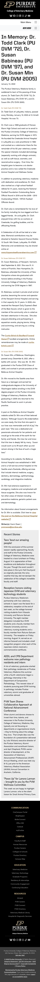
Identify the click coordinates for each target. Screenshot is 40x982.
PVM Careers (20, 901)
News (27, 28)
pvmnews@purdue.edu (11, 527)
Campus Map (20, 859)
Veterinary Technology (20, 873)
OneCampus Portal (20, 812)
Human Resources (20, 844)
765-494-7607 (20, 955)
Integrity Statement (11, 961)
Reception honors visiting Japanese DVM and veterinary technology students (20, 591)
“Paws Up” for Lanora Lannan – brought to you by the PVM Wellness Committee (19, 781)
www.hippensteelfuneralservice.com (18, 252)
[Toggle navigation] (36, 22)
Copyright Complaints (28, 964)
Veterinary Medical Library (20, 912)
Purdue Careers (20, 848)
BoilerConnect (20, 819)
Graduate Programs (20, 876)
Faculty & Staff (20, 840)
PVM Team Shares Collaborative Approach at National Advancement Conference (18, 706)
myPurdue (20, 830)
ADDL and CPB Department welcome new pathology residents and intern (18, 659)
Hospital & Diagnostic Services (20, 916)
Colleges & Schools (20, 851)
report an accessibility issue (23, 975)
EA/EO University (25, 961)
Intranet (20, 898)
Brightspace (20, 815)
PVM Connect (20, 905)
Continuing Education (20, 887)
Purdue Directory (20, 855)
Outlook (20, 826)
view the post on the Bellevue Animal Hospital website (19, 515)
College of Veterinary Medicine (20, 10)
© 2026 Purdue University (13, 959)
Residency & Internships (20, 880)
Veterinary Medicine (20, 869)
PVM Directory (20, 909)
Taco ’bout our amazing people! (16, 541)
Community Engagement (20, 884)
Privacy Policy (20, 966)
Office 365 (20, 823)
